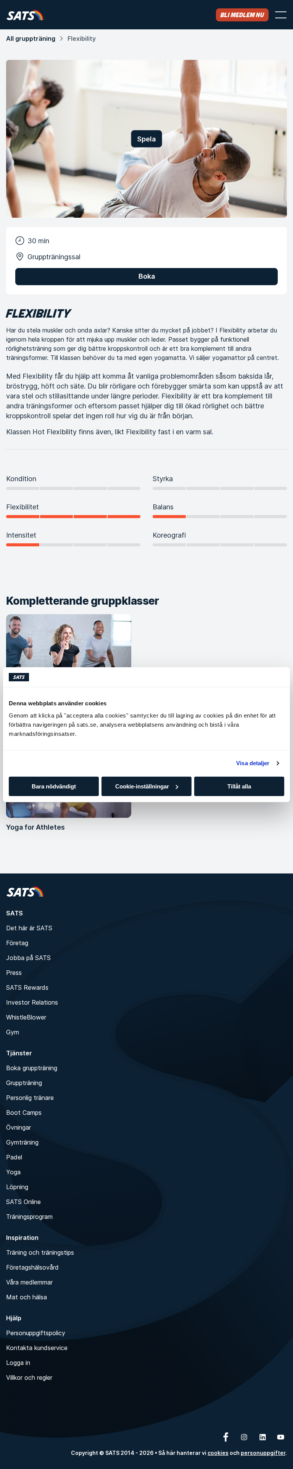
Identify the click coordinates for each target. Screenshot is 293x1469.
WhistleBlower (26, 1017)
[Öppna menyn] (281, 15)
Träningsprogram (29, 1216)
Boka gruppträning (31, 1068)
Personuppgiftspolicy (35, 1333)
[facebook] (226, 1437)
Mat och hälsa (26, 1297)
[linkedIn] (262, 1437)
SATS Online (23, 1202)
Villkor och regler (29, 1377)
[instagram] (244, 1437)
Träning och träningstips (40, 1252)
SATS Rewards (27, 987)
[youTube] (281, 1437)
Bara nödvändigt (54, 786)
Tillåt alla (239, 786)
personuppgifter (263, 1453)
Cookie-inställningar (142, 786)
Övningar (18, 1127)
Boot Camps (24, 1112)
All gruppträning (30, 38)
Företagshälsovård (32, 1267)
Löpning (17, 1187)
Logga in (18, 1362)
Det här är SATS (29, 928)
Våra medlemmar (29, 1282)
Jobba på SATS (28, 958)
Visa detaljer (252, 763)
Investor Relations (32, 1002)
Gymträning (22, 1142)
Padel (14, 1157)
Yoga (13, 1172)
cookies (218, 1453)
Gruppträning (24, 1083)
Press (14, 972)
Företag (17, 943)
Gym (12, 1032)
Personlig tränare (30, 1097)
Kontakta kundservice (37, 1348)
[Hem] (25, 14)
